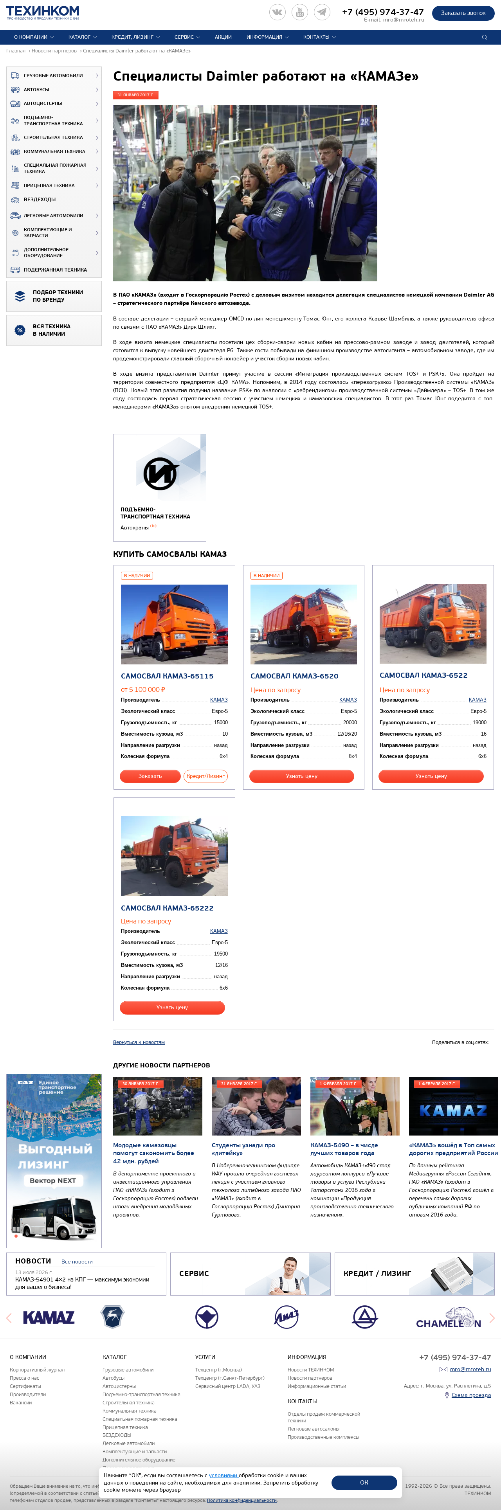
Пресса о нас (24, 1378)
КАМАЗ (219, 700)
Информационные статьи (317, 1386)
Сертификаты (25, 1386)
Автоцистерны (43, 103)
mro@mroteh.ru (403, 19)
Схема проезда (471, 1395)
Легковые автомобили (53, 216)
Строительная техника (53, 137)
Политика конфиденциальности (242, 1500)
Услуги (205, 1357)
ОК (364, 1482)
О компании (30, 37)
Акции (223, 37)
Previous (9, 1317)
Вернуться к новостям (139, 1042)
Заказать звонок (463, 12)
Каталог (79, 37)
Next (492, 1317)
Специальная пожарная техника (55, 168)
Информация (264, 37)
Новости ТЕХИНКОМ (311, 1370)
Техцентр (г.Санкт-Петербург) (230, 1378)
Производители (28, 1394)
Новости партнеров (310, 1378)
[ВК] (277, 12)
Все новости (77, 1261)
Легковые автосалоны (313, 1429)
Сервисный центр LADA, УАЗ (227, 1386)
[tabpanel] (54, 1161)
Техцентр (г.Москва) (218, 1370)
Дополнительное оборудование (46, 253)
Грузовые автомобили (53, 76)
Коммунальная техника (54, 152)
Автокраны (139, 527)
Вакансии (21, 1403)
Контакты (316, 37)
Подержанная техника (55, 270)
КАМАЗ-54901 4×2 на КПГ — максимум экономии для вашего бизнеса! (82, 1283)
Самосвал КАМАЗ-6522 (424, 675)
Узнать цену (301, 776)
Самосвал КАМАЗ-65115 (167, 676)
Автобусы (36, 90)
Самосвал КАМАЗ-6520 (294, 676)
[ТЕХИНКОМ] (50, 13)
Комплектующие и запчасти (48, 233)
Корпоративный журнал (37, 1370)
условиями (224, 1475)
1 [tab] (16, 1236)
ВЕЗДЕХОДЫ (40, 199)
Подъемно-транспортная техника (53, 121)
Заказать (150, 776)
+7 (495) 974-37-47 (383, 12)
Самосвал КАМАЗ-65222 (167, 908)
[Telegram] (322, 12)
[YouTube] (300, 12)
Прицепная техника (49, 186)
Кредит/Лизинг (206, 776)
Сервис (184, 37)
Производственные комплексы (323, 1437)
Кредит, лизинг (132, 37)
